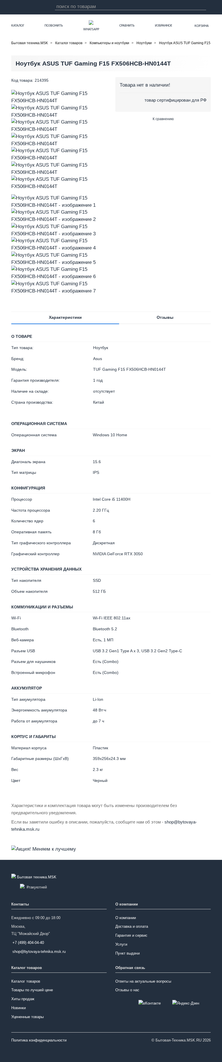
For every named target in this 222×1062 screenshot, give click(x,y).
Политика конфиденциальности (38, 1040)
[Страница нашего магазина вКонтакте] (149, 1003)
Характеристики (65, 317)
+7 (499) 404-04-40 (28, 942)
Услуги (121, 944)
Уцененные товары (27, 1017)
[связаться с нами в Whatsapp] (91, 22)
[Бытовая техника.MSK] (34, 877)
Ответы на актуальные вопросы (143, 981)
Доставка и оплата (131, 926)
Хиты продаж (22, 999)
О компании (125, 918)
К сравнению (163, 119)
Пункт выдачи (127, 953)
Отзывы (165, 317)
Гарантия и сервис (131, 935)
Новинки (18, 1008)
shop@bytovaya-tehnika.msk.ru (39, 951)
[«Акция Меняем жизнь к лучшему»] (43, 848)
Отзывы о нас (127, 990)
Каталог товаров (25, 981)
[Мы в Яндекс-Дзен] (185, 1003)
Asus (97, 358)
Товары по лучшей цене (32, 990)
